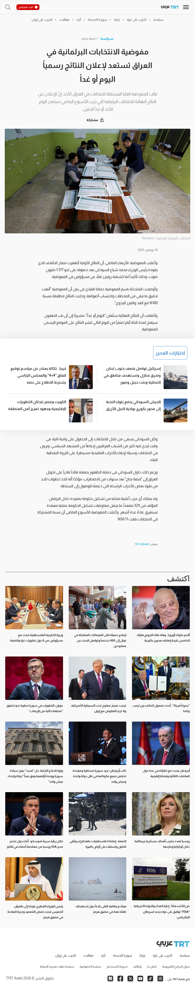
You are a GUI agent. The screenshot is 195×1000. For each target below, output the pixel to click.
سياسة (106, 38)
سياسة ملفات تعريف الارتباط (57, 966)
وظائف (137, 966)
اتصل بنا (151, 966)
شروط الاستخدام (117, 966)
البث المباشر (25, 7)
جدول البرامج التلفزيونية (176, 966)
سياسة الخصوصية (90, 966)
